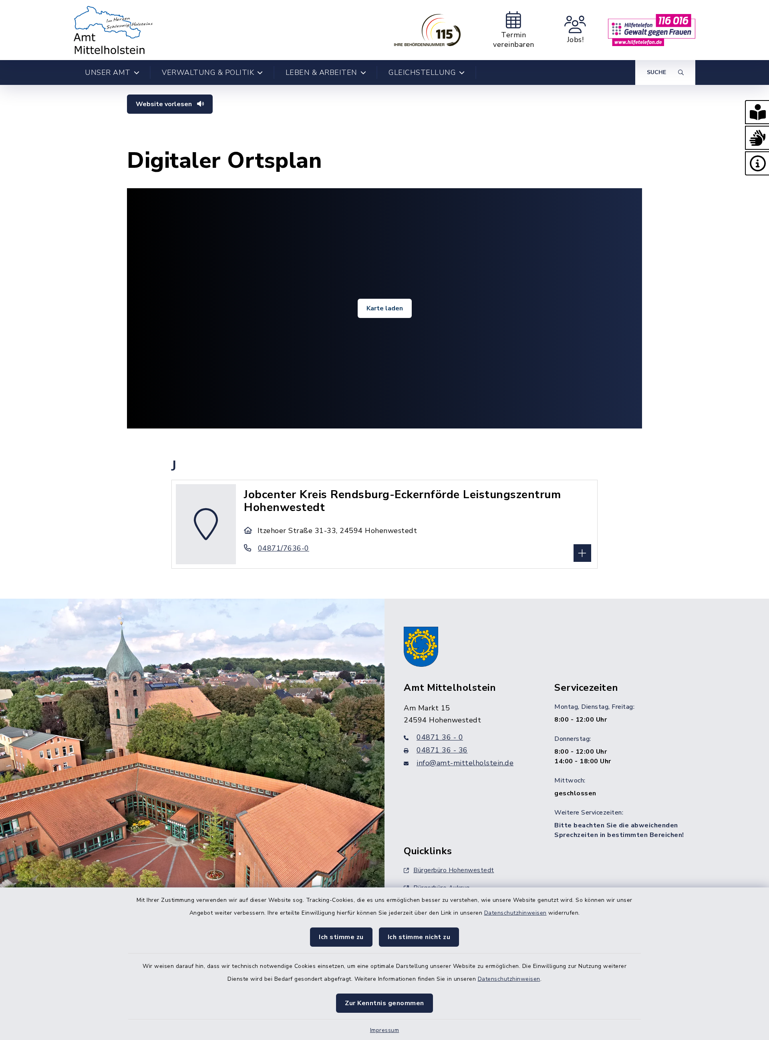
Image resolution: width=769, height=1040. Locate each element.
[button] (757, 112)
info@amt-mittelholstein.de (465, 763)
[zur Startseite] (113, 30)
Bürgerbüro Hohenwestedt (453, 870)
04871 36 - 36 (442, 750)
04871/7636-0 (283, 548)
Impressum (384, 1030)
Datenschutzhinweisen (515, 913)
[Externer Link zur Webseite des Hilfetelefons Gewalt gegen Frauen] (651, 30)
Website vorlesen (164, 104)
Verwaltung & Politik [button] (208, 72)
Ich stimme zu (341, 937)
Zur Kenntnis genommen (384, 1003)
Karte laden (384, 308)
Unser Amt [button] (108, 72)
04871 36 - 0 (440, 737)
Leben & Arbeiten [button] (321, 72)
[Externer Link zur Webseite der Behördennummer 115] (427, 30)
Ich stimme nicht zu (419, 937)
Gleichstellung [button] (422, 72)
